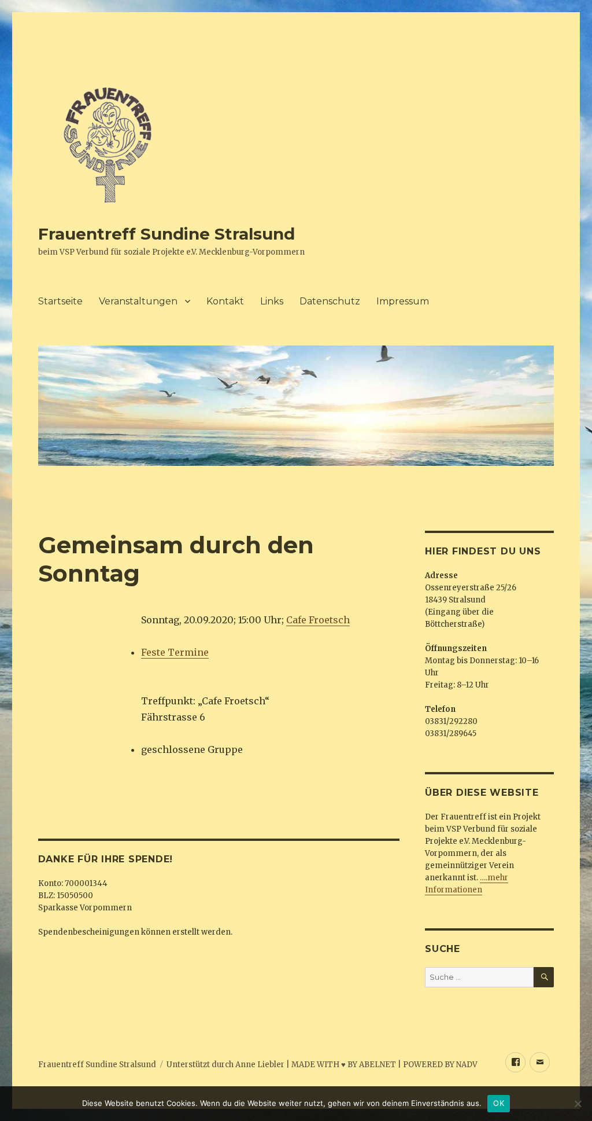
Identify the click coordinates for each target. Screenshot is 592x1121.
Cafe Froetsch (318, 620)
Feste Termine (175, 652)
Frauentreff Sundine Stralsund (166, 234)
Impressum (402, 301)
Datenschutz (329, 301)
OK (498, 1103)
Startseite (60, 301)
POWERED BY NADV (440, 1064)
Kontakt (225, 301)
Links (271, 301)
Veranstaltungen (138, 301)
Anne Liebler (259, 1064)
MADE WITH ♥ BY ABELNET (343, 1064)
